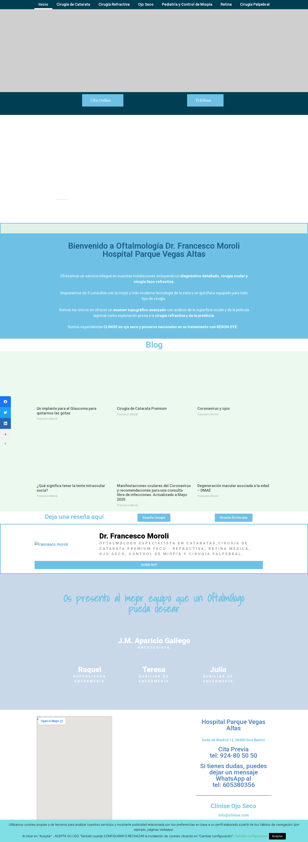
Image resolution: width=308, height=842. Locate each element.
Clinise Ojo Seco (233, 806)
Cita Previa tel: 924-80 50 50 (233, 752)
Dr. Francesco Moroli (134, 536)
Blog (154, 345)
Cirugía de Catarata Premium (142, 408)
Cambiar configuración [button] (251, 836)
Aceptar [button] (277, 836)
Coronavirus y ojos (213, 408)
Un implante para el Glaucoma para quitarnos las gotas (66, 410)
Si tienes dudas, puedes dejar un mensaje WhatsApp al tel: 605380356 (233, 775)
